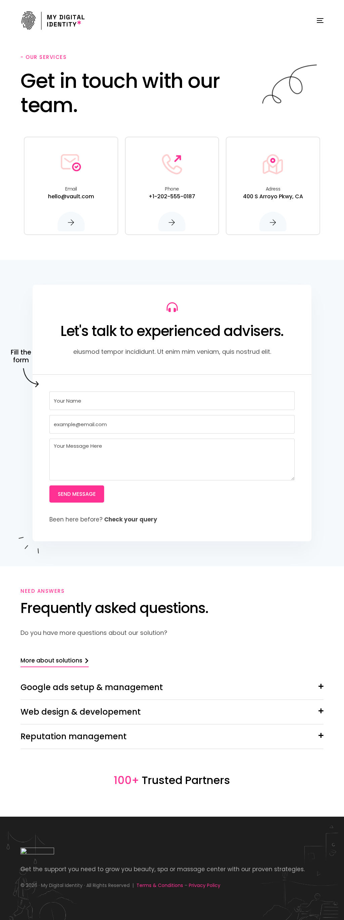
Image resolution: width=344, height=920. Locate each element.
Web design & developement (80, 711)
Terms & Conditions (159, 885)
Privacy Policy (204, 885)
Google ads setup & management (91, 687)
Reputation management (73, 736)
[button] (172, 687)
